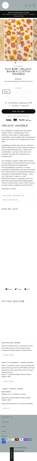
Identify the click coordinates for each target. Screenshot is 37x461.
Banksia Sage (27, 92)
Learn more (8, 355)
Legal (4, 436)
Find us (6, 408)
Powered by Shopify (18, 450)
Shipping (15, 81)
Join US (5, 422)
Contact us (7, 417)
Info (4, 431)
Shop (4, 426)
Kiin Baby (18, 66)
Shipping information (14, 195)
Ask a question (10, 200)
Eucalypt (15, 92)
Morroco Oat (26, 97)
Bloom (6, 92)
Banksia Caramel (11, 97)
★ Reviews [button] (12, 454)
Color (18, 88)
